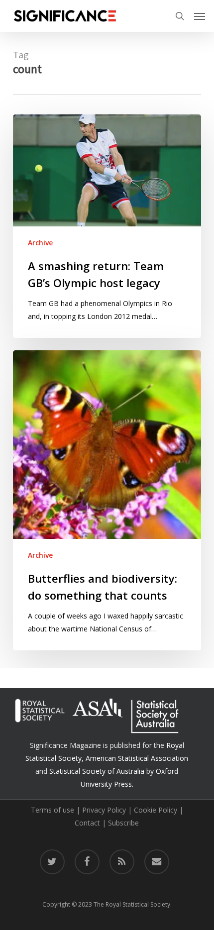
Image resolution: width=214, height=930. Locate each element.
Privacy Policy (104, 810)
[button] (199, 16)
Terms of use (52, 810)
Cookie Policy (155, 810)
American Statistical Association (137, 758)
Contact (87, 822)
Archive (40, 242)
